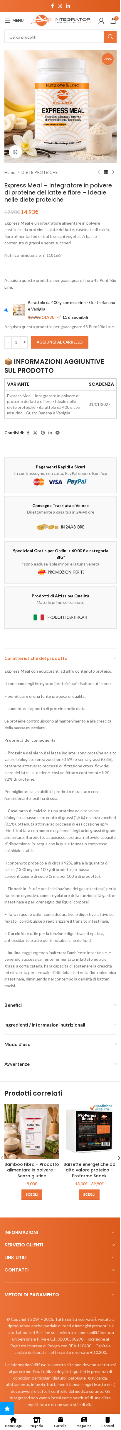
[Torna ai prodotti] (106, 172)
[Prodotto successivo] (113, 172)
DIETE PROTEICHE (39, 172)
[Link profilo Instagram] (60, 5)
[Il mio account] (101, 21)
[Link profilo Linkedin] (68, 5)
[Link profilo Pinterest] (43, 433)
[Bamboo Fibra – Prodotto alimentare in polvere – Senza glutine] (31, 1131)
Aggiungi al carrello (60, 342)
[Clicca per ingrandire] (15, 151)
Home (9, 172)
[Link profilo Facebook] (52, 5)
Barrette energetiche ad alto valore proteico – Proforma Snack (89, 1170)
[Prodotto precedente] (98, 172)
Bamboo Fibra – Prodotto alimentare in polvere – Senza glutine (31, 1170)
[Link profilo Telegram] (57, 433)
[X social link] (35, 433)
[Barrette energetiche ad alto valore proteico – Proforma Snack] (89, 1131)
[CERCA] (110, 37)
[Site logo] (61, 19)
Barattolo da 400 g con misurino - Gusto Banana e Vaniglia (71, 305)
